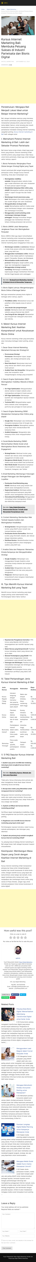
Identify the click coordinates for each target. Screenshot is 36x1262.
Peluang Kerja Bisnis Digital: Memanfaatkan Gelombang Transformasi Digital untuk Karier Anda (25, 1014)
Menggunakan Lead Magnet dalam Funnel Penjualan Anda (24, 1051)
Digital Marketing (11, 9)
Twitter (23, 994)
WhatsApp (5, 997)
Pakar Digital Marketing (25, 962)
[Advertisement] (18, 85)
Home (3, 9)
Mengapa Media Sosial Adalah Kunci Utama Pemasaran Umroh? (25, 1163)
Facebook (15, 994)
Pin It (13, 997)
